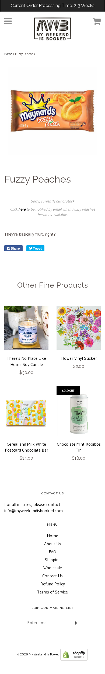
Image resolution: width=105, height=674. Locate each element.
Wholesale (52, 567)
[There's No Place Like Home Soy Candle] (26, 328)
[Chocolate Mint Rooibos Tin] (79, 414)
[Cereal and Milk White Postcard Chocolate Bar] (26, 414)
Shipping (53, 559)
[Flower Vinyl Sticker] (79, 328)
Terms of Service (52, 592)
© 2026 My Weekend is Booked (38, 654)
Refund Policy (52, 583)
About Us (52, 543)
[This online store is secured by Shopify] (74, 654)
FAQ (52, 551)
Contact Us (52, 575)
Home (8, 54)
